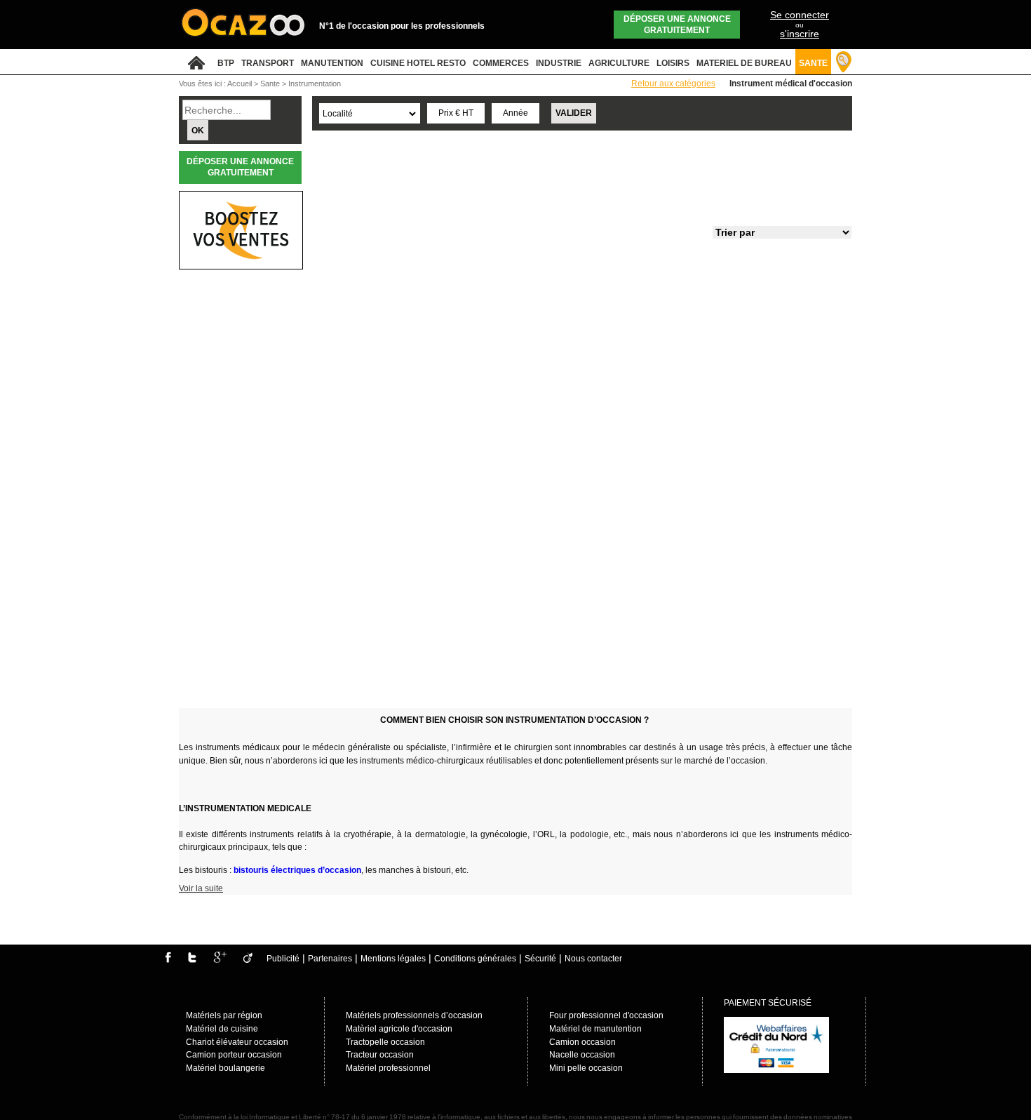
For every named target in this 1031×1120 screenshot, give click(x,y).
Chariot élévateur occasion (237, 1042)
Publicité (283, 959)
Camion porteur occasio (231, 1055)
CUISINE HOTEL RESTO (418, 63)
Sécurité (540, 959)
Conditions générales (475, 959)
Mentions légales (393, 959)
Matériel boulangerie (225, 1068)
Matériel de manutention (595, 1029)
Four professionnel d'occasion (606, 1015)
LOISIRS (672, 63)
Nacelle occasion (582, 1055)
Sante (271, 83)
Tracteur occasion (380, 1055)
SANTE (813, 63)
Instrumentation (314, 83)
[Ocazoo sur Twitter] (192, 960)
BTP (225, 63)
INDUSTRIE (558, 63)
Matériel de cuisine (222, 1029)
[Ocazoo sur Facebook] (168, 960)
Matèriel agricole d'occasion (399, 1029)
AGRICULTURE (618, 63)
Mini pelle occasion (586, 1068)
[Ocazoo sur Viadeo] (247, 960)
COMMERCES (501, 63)
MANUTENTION (332, 63)
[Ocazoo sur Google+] (220, 960)
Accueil (239, 83)
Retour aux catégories (673, 83)
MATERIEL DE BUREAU (744, 63)
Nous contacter (593, 959)
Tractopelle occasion (385, 1042)
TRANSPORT (267, 63)
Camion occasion (582, 1042)
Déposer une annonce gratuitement (677, 24)
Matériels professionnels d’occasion (414, 1015)
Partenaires (330, 959)
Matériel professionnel (388, 1068)
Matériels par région (224, 1015)
